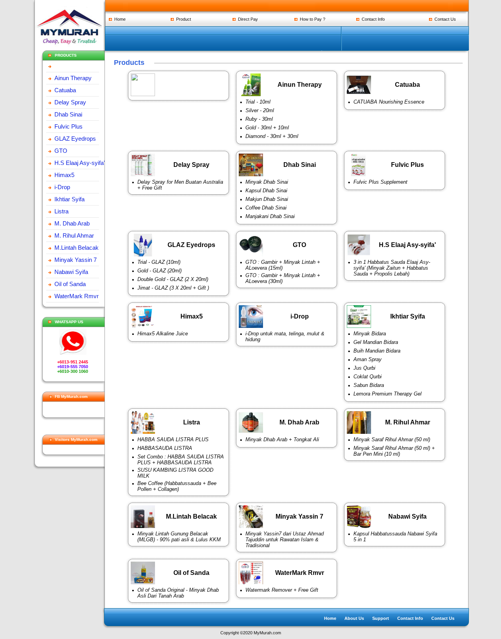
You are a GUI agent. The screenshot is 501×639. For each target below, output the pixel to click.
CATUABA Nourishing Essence (388, 102)
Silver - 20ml (259, 110)
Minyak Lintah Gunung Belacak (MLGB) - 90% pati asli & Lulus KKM (179, 536)
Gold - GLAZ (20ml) (159, 271)
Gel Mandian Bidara (375, 342)
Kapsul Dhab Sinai (266, 190)
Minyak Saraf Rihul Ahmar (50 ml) (391, 439)
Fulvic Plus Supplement (380, 182)
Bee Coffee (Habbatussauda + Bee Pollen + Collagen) (176, 486)
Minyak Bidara (369, 334)
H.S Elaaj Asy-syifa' (79, 162)
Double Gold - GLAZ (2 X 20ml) (172, 279)
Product (182, 19)
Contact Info (372, 19)
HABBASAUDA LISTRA (164, 448)
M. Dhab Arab (72, 223)
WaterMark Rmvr (76, 296)
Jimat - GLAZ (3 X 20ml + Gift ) (173, 288)
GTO (60, 150)
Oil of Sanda (70, 284)
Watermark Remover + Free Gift (281, 590)
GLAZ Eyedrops (75, 138)
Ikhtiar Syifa (69, 199)
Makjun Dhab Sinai (266, 199)
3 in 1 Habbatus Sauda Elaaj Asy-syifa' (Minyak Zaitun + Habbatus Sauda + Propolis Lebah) (391, 268)
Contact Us (444, 19)
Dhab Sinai (68, 114)
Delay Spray (70, 102)
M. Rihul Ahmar (74, 235)
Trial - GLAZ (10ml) (158, 262)
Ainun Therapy (73, 78)
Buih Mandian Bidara (376, 351)
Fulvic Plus (68, 126)
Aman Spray (367, 359)
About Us (354, 618)
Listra (61, 211)
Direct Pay (247, 19)
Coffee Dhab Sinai (266, 208)
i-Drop (62, 187)
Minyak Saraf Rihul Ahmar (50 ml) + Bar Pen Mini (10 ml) (394, 451)
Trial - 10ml (257, 102)
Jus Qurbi (364, 368)
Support (380, 618)
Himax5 (64, 175)
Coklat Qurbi (367, 376)
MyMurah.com (267, 632)
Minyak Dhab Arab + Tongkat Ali (282, 439)
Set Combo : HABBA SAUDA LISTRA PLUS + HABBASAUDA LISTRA (180, 459)
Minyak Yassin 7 (75, 259)
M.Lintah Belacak (76, 247)
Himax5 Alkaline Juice (162, 334)
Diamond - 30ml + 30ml (271, 136)
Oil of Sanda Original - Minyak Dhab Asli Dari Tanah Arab (178, 593)
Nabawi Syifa (71, 271)
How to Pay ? (311, 19)
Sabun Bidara (368, 385)
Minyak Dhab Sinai (266, 182)
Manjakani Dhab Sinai (270, 216)
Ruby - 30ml (259, 119)
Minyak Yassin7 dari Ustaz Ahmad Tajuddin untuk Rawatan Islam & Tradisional (284, 539)
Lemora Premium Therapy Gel (387, 394)
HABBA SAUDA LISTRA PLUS (173, 439)
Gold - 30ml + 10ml (267, 128)
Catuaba (65, 90)
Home (119, 19)
